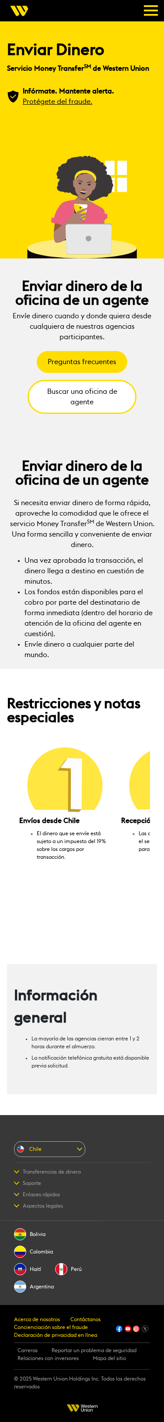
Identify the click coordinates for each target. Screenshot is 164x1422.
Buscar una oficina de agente (82, 397)
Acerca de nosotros (37, 1319)
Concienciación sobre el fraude (51, 1327)
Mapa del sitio (109, 1358)
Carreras (27, 1350)
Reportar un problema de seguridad (94, 1350)
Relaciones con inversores (48, 1358)
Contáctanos (85, 1319)
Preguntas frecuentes (82, 361)
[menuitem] (22, 10)
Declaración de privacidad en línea (55, 1335)
